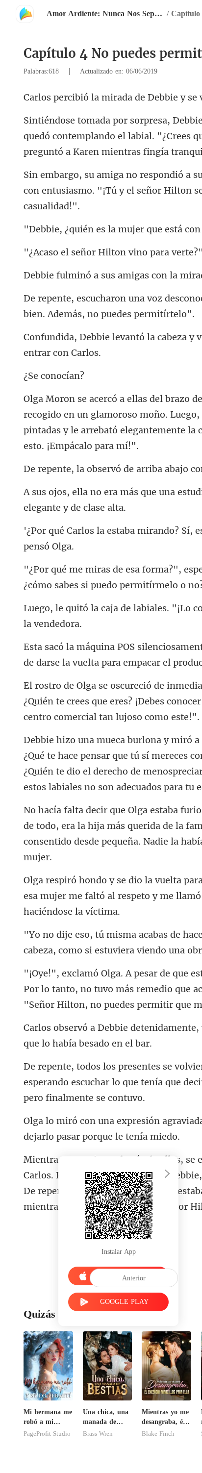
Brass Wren (98, 1433)
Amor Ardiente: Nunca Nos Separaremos (105, 13)
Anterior (134, 1278)
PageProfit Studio (47, 1433)
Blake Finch (158, 1433)
